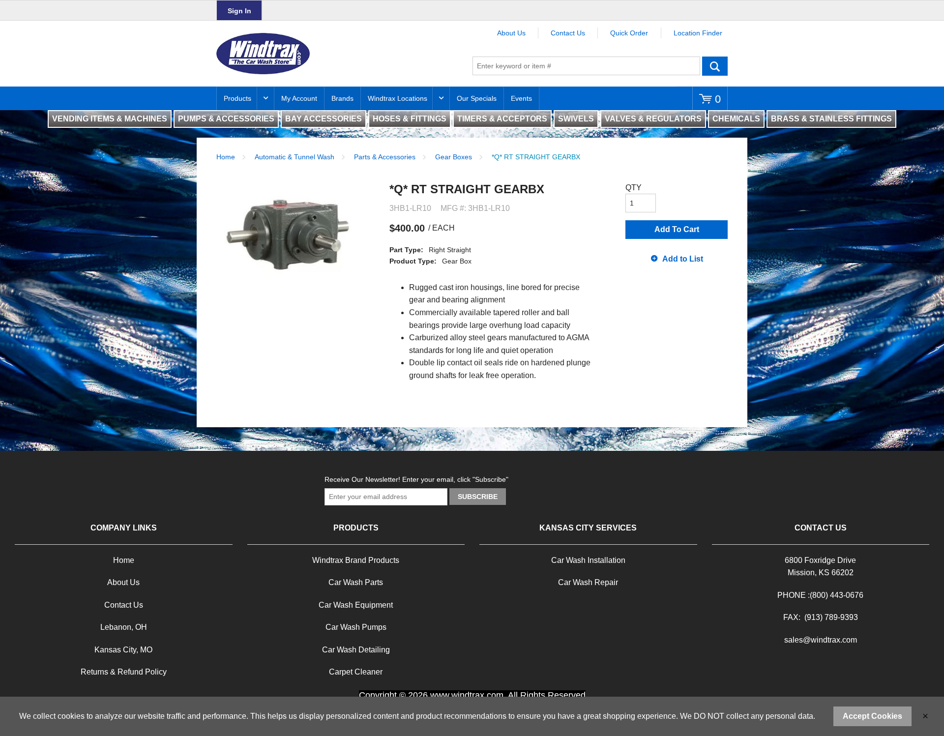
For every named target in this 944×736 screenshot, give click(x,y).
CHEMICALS (736, 119)
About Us (511, 33)
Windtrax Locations (397, 98)
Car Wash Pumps (355, 627)
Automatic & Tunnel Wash (294, 157)
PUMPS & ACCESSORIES (226, 119)
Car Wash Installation (588, 560)
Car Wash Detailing (356, 650)
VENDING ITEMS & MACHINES (109, 119)
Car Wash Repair (588, 582)
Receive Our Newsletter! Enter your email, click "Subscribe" (416, 479)
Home (225, 157)
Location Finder (698, 33)
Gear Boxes (453, 157)
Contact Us (568, 33)
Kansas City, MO (123, 650)
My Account (299, 98)
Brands (342, 98)
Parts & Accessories (384, 157)
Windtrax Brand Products (355, 560)
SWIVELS (576, 119)
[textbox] (586, 66)
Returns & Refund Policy (124, 672)
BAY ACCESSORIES (323, 119)
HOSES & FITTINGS (409, 119)
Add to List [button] (682, 259)
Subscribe (478, 496)
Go (715, 66)
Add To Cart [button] (676, 229)
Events (521, 98)
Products (237, 98)
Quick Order (629, 33)
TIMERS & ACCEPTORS (502, 119)
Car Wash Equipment (356, 605)
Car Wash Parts (355, 582)
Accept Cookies (872, 716)
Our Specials (477, 98)
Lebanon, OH (123, 627)
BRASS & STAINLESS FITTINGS (831, 119)
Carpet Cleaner (356, 672)
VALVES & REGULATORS (653, 119)
